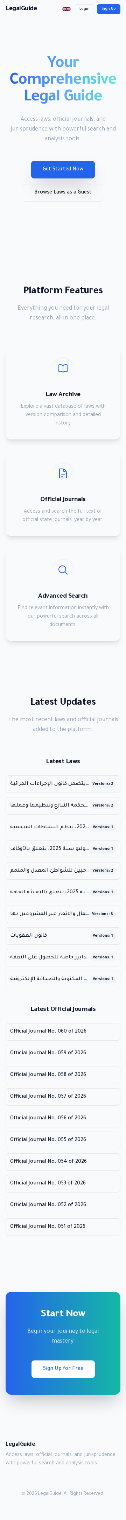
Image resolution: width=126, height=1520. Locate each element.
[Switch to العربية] (66, 9)
